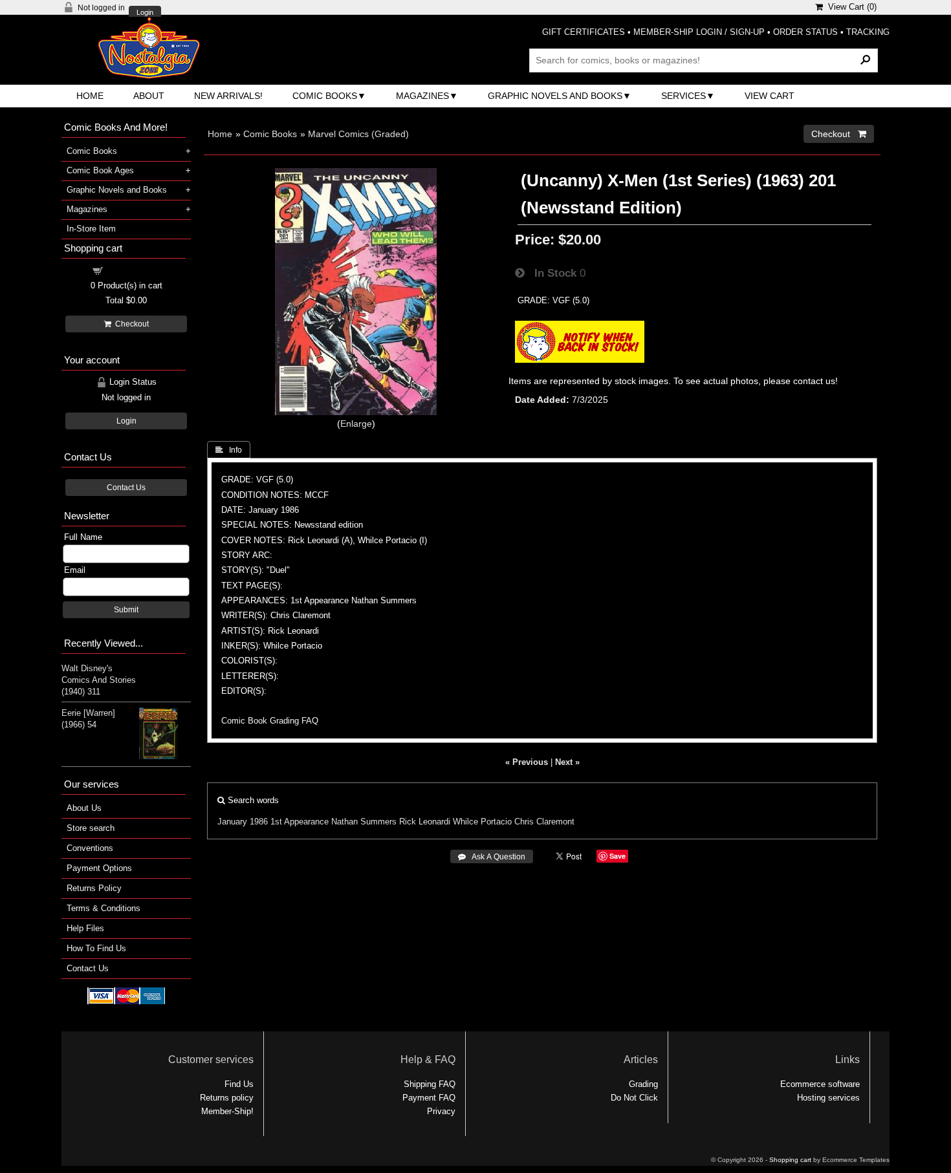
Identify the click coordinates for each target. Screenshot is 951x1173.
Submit (126, 610)
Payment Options (99, 868)
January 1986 (242, 821)
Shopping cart (134, 270)
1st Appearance (299, 821)
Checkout (130, 324)
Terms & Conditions (103, 908)
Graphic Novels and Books (555, 96)
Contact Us (126, 487)
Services (683, 96)
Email (74, 570)
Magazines (422, 96)
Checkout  (838, 133)
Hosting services (828, 1098)
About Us (84, 808)
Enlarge (356, 423)
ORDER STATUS (805, 32)
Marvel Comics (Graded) (358, 134)
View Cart (769, 96)
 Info (228, 450)
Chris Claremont (544, 821)
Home (90, 96)
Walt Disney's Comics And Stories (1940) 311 (98, 679)
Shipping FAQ (429, 1084)
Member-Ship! (227, 1111)
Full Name (83, 537)
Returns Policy (94, 888)
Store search (91, 828)
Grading (643, 1084)
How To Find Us (96, 948)
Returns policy (227, 1098)
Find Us (239, 1084)
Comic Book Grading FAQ (269, 721)
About (148, 96)
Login (145, 12)
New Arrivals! (228, 96)
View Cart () (850, 7)
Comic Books (324, 96)
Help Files (85, 928)
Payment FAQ (428, 1098)
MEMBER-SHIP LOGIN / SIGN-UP (699, 32)
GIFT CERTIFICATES (583, 32)
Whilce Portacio (482, 821)
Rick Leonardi (424, 821)
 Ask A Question (491, 857)
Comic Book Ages (100, 170)
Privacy (441, 1111)
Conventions (90, 848)
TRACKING (868, 32)
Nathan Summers (364, 821)
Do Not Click (634, 1098)
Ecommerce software (820, 1084)
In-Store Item (91, 228)
